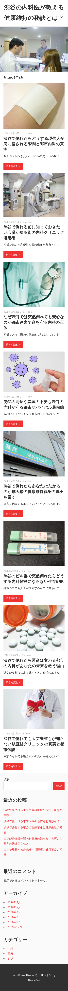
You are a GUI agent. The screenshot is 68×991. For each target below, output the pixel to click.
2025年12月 (14, 927)
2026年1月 (14, 922)
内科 (10, 948)
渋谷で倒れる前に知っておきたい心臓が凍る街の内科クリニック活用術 (33, 232)
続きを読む (12, 166)
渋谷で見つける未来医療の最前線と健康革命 (31, 821)
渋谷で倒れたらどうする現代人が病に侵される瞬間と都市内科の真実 (33, 144)
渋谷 (10, 958)
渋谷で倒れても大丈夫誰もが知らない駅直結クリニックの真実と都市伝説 (33, 744)
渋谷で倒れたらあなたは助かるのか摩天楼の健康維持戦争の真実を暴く (33, 492)
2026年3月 (14, 912)
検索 (6, 779)
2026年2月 (14, 917)
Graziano (27, 133)
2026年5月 (14, 902)
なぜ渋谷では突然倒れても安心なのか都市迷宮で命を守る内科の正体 (33, 322)
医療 (10, 953)
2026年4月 (14, 907)
